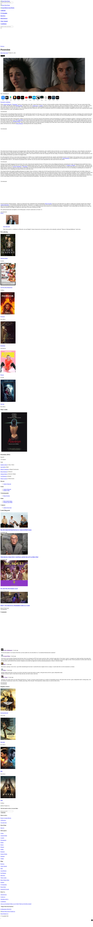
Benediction (3, 345)
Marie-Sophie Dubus (7, 501)
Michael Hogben (16, 121)
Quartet (41, 105)
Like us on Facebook (5, 903)
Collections (3, 10)
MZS (2, 868)
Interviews (3, 15)
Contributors (4, 23)
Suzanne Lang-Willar (7, 502)
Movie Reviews (4, 18)
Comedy (2, 837)
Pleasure (2, 374)
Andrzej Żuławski (7, 104)
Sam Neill (20, 119)
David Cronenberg (17, 166)
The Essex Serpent (4, 258)
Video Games (3, 877)
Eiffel (2, 800)
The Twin (2, 404)
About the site (4, 894)
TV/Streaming (4, 13)
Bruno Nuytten (48, 203)
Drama (2, 842)
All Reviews (3, 820)
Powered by (5, 102)
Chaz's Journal (4, 21)
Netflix (2, 849)
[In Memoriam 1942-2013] (8, 911)
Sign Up (2, 828)
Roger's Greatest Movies (6, 818)
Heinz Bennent (19, 123)
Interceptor (3, 742)
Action (2, 833)
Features (2, 882)
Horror (2, 213)
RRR (1, 771)
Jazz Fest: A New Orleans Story (6, 287)
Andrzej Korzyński (5, 204)
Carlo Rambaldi (65, 158)
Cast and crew (4, 822)
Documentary (3, 840)
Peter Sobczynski (4, 52)
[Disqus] (46, 665)
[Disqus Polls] (46, 631)
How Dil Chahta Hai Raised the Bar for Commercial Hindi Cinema (16, 529)
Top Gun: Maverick (4, 712)
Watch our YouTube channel (25, 903)
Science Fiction (4, 854)
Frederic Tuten (6, 490)
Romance (3, 851)
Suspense (3, 856)
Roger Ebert (3, 887)
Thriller (2, 858)
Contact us (3, 897)
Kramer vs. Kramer (71, 165)
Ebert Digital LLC (4, 913)
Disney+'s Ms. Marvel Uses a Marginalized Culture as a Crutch (15, 605)
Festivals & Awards (5, 889)
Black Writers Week (5, 880)
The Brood (25, 166)
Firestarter (3, 316)
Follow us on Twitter (14, 903)
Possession (15, 104)
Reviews (2, 46)
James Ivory (35, 105)
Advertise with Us (4, 899)
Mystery (2, 847)
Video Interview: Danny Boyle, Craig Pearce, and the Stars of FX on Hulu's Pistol (19, 557)
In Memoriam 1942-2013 (6, 909)
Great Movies (11, 7)
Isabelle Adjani (19, 105)
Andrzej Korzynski (7, 507)
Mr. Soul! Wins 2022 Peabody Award (9, 588)
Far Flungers (3, 873)
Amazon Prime (4, 835)
